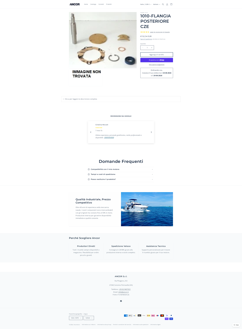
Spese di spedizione (146, 39)
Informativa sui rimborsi (89, 324)
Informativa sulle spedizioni (141, 324)
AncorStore (77, 324)
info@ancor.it (123, 292)
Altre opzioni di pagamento (156, 64)
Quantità (143, 44)
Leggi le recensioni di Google (160, 32)
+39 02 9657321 (125, 289)
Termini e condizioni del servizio (122, 324)
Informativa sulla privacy (104, 324)
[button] (163, 4)
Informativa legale (155, 324)
